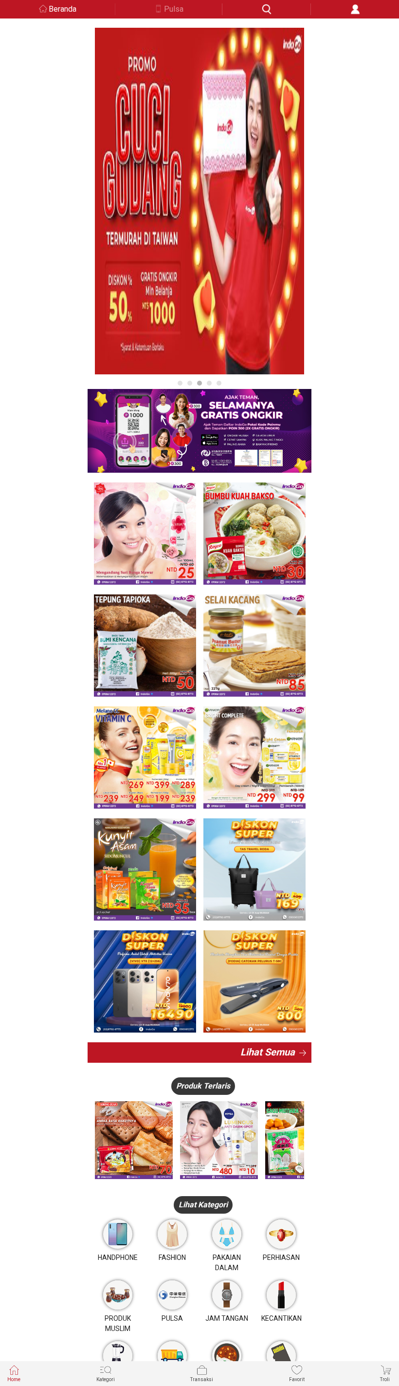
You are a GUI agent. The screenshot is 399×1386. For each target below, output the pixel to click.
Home (13, 1379)
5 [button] (219, 383)
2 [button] (189, 383)
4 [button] (209, 383)
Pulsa (173, 9)
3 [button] (199, 383)
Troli (385, 1379)
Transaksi (201, 1379)
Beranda (62, 9)
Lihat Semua (267, 1052)
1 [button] (180, 383)
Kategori (105, 1379)
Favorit (297, 1379)
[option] (199, 201)
